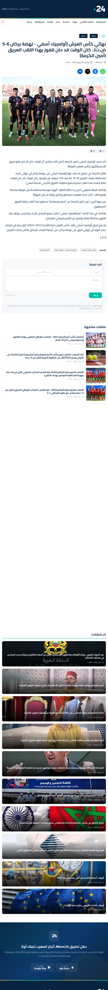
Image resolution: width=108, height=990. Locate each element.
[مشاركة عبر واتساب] (103, 71)
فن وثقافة (39, 22)
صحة (58, 22)
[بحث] (2, 22)
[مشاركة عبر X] (88, 71)
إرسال (95, 295)
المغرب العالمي (86, 22)
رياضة (29, 22)
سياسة (66, 22)
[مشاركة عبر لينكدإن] (80, 71)
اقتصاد (50, 22)
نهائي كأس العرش (88, 250)
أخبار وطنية (101, 22)
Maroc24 (99, 62)
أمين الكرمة (44, 250)
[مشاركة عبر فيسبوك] (95, 71)
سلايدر (83, 35)
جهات (74, 22)
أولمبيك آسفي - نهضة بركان (65, 250)
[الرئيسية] (103, 36)
